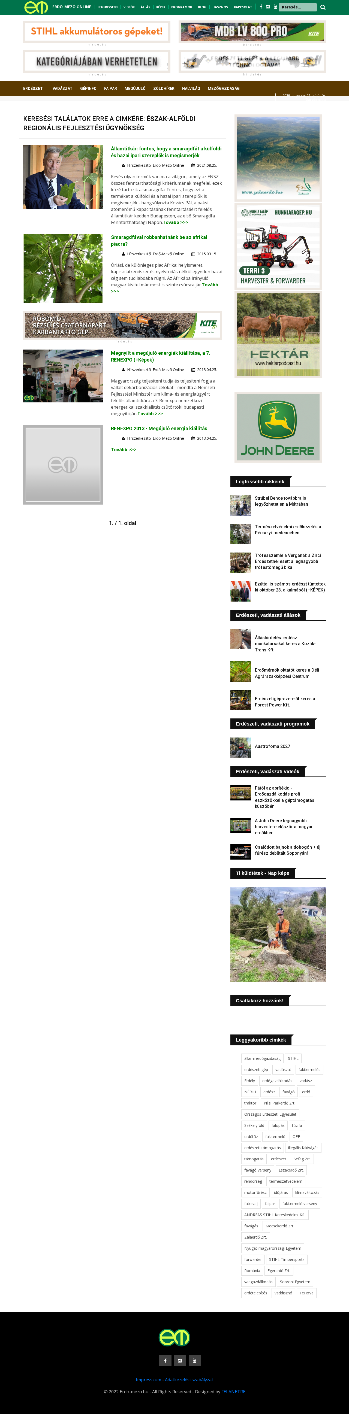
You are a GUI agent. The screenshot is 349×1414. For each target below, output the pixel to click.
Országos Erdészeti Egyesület (270, 1114)
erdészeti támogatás (262, 1147)
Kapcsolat (243, 7)
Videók (129, 7)
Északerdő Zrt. (291, 1170)
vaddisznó (283, 1292)
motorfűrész (255, 1192)
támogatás (254, 1158)
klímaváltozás (307, 1192)
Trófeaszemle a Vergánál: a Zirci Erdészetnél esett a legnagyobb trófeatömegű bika (288, 561)
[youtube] (276, 7)
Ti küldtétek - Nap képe (262, 873)
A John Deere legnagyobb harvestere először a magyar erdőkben (284, 827)
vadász (306, 1080)
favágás (251, 1225)
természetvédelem (285, 1181)
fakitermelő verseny (299, 1203)
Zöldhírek (163, 88)
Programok (181, 7)
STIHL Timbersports (287, 1259)
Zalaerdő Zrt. (255, 1237)
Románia (252, 1270)
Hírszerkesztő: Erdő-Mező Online (155, 165)
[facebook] (261, 7)
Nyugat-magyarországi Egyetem (272, 1248)
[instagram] (268, 7)
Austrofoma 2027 (272, 746)
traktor (250, 1103)
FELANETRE (233, 1392)
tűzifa (297, 1125)
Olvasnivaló (39, 109)
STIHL (293, 1058)
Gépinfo (88, 88)
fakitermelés (309, 1069)
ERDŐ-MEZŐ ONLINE (71, 6)
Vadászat (63, 88)
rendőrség (253, 1181)
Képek (160, 7)
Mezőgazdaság (224, 88)
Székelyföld (254, 1125)
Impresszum (148, 1380)
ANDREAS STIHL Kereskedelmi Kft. (275, 1214)
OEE (296, 1136)
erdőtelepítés (255, 1292)
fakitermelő (275, 1136)
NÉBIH (250, 1091)
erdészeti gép (256, 1069)
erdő (306, 1091)
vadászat (283, 1069)
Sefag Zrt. (302, 1158)
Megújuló (135, 88)
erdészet (278, 1158)
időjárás (281, 1192)
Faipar (110, 88)
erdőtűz (251, 1136)
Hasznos (220, 7)
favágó (288, 1091)
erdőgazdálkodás (277, 1080)
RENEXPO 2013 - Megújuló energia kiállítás (159, 428)
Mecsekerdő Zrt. (280, 1225)
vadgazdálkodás (258, 1281)
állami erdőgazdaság (262, 1058)
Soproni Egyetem (295, 1281)
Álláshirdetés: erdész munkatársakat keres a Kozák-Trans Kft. (285, 644)
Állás (145, 7)
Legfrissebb (108, 7)
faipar (270, 1203)
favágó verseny (257, 1170)
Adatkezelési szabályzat (189, 1380)
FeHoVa (307, 1292)
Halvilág (191, 88)
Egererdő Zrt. (278, 1270)
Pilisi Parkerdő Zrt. (279, 1103)
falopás (278, 1125)
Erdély (249, 1080)
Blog (202, 7)
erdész (269, 1091)
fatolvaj (251, 1203)
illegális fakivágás (303, 1147)
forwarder (253, 1259)
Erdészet (33, 88)
